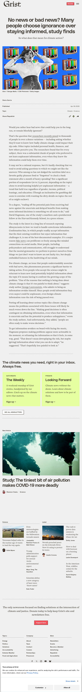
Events (52, 644)
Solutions (5, 647)
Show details (70, 681)
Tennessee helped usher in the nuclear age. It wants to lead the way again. (13, 542)
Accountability (7, 650)
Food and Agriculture (10, 656)
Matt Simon (30, 545)
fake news (21, 241)
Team (28, 644)
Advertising (54, 650)
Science (23, 492)
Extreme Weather (8, 653)
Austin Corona (51, 555)
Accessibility (54, 656)
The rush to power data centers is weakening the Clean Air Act (72, 532)
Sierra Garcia (7, 100)
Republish (53, 653)
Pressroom (30, 656)
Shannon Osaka (12, 492)
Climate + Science (73, 111)
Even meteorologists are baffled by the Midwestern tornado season (32, 532)
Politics (5, 644)
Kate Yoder (30, 589)
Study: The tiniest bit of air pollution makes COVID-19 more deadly (36, 482)
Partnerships (30, 653)
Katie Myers (11, 550)
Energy (4, 641)
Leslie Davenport (72, 557)
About (28, 641)
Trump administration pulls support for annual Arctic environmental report (32, 558)
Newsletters (54, 641)
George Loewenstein (31, 287)
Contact (29, 647)
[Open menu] (78, 4)
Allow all (67, 687)
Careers (29, 650)
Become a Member (56, 647)
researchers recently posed (45, 136)
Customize (39, 687)
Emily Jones (70, 540)
